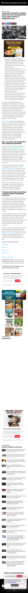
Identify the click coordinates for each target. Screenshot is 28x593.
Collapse (12, 259)
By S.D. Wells (14, 541)
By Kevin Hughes (14, 452)
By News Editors (14, 457)
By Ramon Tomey (14, 493)
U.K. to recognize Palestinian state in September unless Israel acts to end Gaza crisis (16, 466)
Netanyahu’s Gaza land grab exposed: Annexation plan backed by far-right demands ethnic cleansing (15, 502)
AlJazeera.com (5, 252)
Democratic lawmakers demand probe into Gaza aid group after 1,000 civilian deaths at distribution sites (16, 473)
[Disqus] (14, 357)
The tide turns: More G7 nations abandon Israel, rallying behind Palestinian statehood (16, 460)
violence (13, 263)
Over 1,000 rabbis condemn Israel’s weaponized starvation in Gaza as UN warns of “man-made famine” (16, 551)
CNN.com (4, 247)
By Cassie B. (14, 475)
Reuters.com (5, 250)
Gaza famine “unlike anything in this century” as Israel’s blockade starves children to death (16, 545)
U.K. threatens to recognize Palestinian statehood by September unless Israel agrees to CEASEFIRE (15, 514)
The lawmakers (6, 121)
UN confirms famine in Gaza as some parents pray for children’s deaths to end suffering (16, 557)
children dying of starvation (9, 232)
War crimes (21, 263)
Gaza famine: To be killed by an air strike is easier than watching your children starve (16, 455)
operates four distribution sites (15, 148)
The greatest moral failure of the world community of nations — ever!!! (15, 508)
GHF (16, 261)
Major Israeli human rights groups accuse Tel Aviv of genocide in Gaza (16, 526)
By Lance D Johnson (15, 462)
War (17, 263)
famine (16, 259)
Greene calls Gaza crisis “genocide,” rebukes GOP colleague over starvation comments (15, 484)
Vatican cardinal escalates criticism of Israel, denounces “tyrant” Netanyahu (16, 496)
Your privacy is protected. (7, 284)
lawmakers (8, 263)
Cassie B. (10, 21)
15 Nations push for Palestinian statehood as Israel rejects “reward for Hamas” (16, 478)
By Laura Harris (14, 487)
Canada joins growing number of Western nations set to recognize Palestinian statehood (16, 491)
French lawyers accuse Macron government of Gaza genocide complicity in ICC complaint (16, 520)
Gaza (20, 259)
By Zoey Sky (14, 528)
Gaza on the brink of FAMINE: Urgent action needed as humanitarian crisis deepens (16, 450)
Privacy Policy (12, 582)
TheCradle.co (5, 244)
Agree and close (15, 585)
